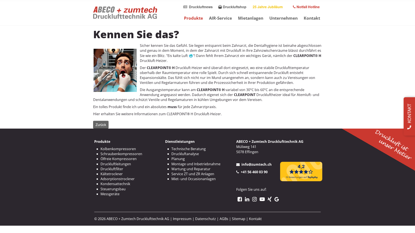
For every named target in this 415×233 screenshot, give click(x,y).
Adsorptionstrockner (118, 178)
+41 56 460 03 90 (254, 172)
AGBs (224, 218)
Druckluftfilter (112, 169)
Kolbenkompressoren (118, 148)
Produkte (193, 18)
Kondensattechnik (115, 183)
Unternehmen (283, 18)
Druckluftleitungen (116, 164)
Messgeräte (110, 194)
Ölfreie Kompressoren (119, 158)
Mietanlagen (250, 18)
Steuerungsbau (113, 189)
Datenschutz (205, 218)
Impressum (182, 218)
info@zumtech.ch (256, 164)
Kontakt (312, 18)
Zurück (101, 124)
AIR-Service (220, 18)
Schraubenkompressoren (121, 153)
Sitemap (238, 218)
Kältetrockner (112, 174)
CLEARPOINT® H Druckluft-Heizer (194, 114)
